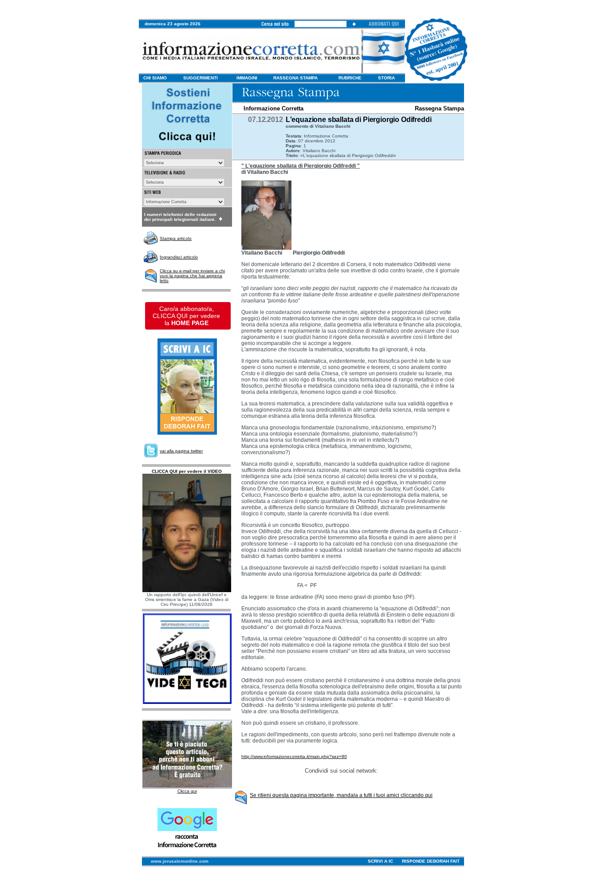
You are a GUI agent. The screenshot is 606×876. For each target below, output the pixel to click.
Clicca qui (187, 791)
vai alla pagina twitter (181, 450)
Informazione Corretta (273, 108)
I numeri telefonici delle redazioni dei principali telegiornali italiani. (180, 217)
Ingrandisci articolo (179, 257)
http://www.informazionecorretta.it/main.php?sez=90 (294, 756)
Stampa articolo (176, 238)
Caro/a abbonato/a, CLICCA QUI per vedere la (186, 315)
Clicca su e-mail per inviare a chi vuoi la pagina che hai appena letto (192, 275)
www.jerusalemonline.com (180, 861)
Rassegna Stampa (439, 108)
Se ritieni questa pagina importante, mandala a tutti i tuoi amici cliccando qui (341, 795)
